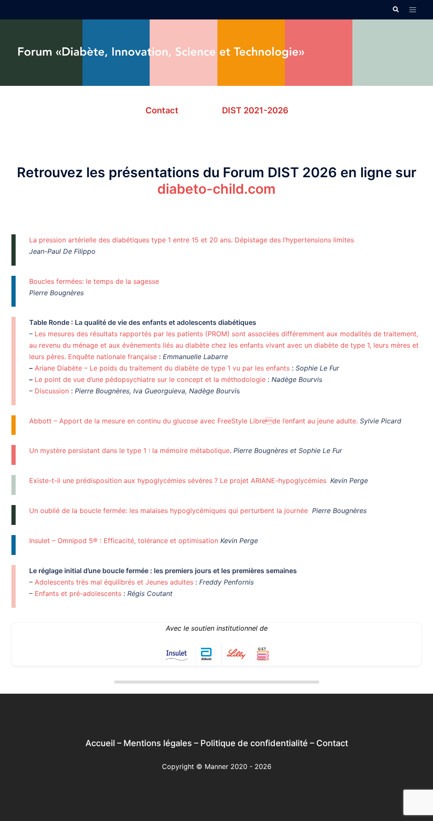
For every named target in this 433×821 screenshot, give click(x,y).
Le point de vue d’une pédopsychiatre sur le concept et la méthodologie (151, 379)
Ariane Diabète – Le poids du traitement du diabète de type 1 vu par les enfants (163, 368)
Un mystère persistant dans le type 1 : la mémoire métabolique (129, 450)
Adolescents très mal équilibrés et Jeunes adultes (114, 582)
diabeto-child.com (216, 189)
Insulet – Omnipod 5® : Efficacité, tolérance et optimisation (123, 540)
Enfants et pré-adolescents (78, 593)
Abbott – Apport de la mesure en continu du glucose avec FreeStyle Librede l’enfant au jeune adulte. (193, 421)
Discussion (52, 391)
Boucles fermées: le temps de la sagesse (94, 281)
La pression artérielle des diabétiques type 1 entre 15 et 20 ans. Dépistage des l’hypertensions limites (191, 240)
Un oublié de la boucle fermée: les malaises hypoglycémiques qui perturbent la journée (168, 510)
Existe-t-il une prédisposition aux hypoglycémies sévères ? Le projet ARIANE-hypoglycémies (177, 480)
